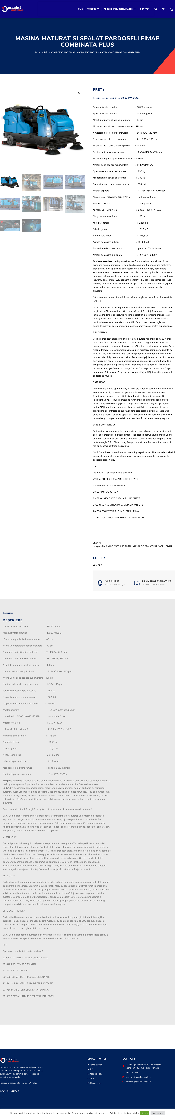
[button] (156, 9)
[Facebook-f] (2, 1098)
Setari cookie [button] (157, 1113)
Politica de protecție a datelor (124, 1113)
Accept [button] (145, 1113)
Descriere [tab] (8, 613)
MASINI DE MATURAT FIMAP (62, 52)
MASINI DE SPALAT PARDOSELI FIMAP (153, 546)
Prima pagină (41, 52)
